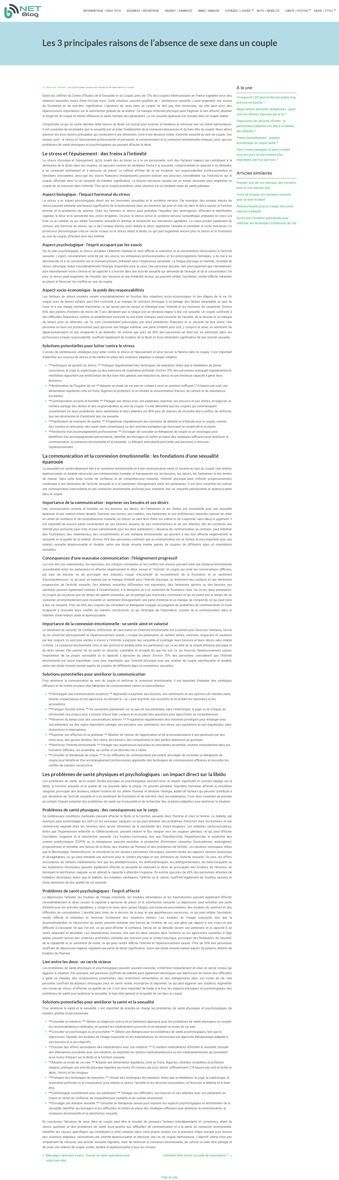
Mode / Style (323, 11)
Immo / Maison (208, 11)
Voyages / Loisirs (238, 11)
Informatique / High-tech (102, 11)
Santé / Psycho (296, 11)
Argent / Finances (178, 11)
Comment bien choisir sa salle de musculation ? (195, 1155)
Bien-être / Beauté (56, 87)
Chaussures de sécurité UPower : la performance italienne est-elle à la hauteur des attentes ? (265, 126)
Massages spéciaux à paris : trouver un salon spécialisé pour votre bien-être (88, 1158)
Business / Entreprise (143, 11)
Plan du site (169, 1177)
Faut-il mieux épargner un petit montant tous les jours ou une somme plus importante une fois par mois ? (263, 155)
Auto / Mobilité (268, 11)
